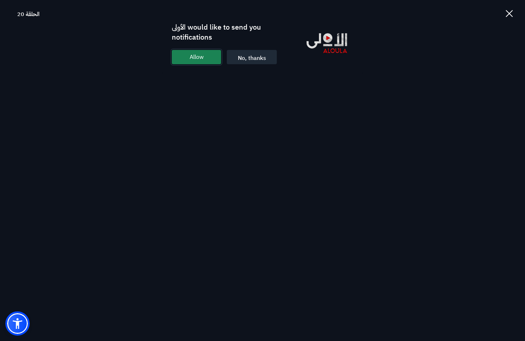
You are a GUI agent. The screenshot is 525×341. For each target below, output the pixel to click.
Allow (197, 57)
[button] (17, 323)
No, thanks (252, 58)
